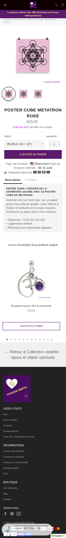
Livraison (7, 425)
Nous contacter (10, 420)
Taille (7, 136)
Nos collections (10, 488)
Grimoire (7, 499)
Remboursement (11, 431)
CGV (5, 474)
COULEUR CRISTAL (24, 523)
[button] (7, 339)
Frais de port (20, 127)
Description (13, 179)
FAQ (5, 414)
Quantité (52, 136)
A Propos (31, 179)
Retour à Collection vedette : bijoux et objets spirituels (35, 355)
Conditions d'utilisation (13, 457)
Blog (5, 494)
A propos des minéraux (14, 451)
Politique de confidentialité (15, 462)
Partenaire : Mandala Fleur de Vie (18, 437)
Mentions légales (11, 468)
